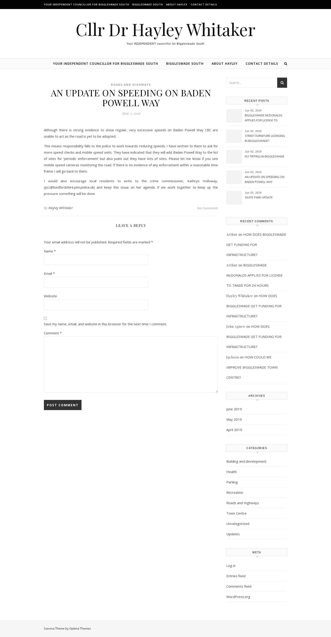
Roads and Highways (131, 85)
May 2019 (234, 419)
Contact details (204, 4)
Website (50, 296)
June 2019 (234, 409)
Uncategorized (237, 523)
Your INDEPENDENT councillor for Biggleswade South (86, 4)
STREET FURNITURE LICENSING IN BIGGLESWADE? (265, 138)
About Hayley (177, 4)
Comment (53, 333)
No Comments (207, 208)
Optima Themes (80, 628)
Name (50, 251)
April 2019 (234, 429)
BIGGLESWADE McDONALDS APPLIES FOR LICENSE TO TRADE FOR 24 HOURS (263, 118)
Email (49, 273)
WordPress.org (238, 596)
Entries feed (235, 576)
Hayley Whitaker (60, 208)
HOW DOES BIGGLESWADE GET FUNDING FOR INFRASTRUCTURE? (256, 244)
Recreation (234, 492)
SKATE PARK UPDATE (259, 197)
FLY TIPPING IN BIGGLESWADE (264, 156)
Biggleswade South (147, 4)
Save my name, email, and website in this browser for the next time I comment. (105, 324)
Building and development (246, 461)
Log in (231, 565)
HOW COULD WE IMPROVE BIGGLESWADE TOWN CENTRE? (252, 367)
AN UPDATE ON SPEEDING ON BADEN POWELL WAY (264, 179)
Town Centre (236, 513)
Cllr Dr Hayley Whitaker (165, 29)
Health (231, 471)
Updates (233, 534)
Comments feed (238, 586)
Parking (232, 482)
